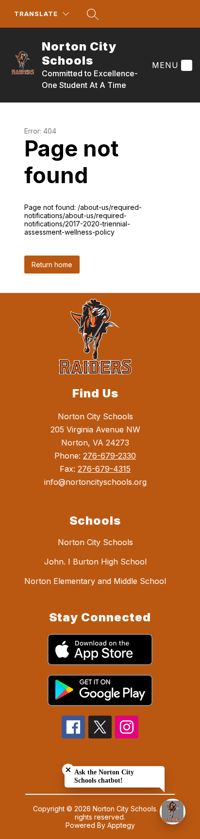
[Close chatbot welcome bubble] (68, 770)
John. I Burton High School (95, 561)
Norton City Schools (95, 542)
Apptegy (121, 825)
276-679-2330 (109, 456)
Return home (52, 264)
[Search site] (93, 14)
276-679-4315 (104, 469)
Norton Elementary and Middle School (95, 581)
